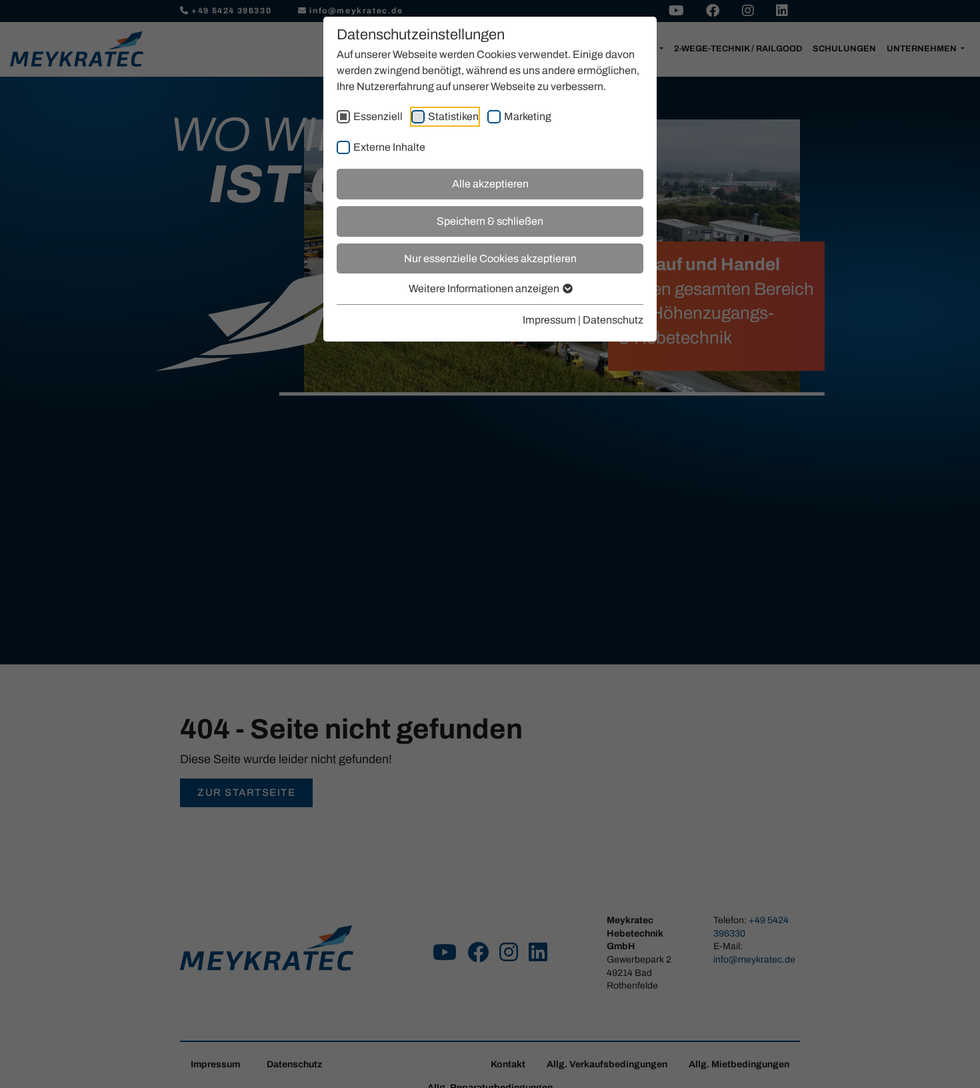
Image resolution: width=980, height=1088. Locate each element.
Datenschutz (613, 320)
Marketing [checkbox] (527, 116)
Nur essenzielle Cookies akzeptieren (490, 258)
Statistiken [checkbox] (453, 116)
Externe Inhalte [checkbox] (389, 147)
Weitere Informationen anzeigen (485, 288)
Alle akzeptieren (490, 183)
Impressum (549, 320)
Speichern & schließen (490, 221)
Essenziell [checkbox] (378, 116)
